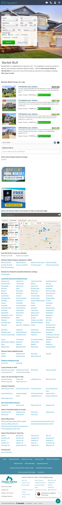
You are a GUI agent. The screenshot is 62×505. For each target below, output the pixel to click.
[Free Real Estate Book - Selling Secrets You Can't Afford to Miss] (13, 198)
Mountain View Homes (51, 396)
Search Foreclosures (6, 452)
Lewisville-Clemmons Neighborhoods (14, 279)
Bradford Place (35, 291)
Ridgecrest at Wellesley (37, 322)
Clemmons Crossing (21, 298)
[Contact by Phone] (51, 2)
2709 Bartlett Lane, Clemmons (28, 114)
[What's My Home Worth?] (13, 174)
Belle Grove (4, 293)
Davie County (34, 412)
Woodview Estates (50, 347)
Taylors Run (34, 334)
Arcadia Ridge (4, 286)
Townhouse (24, 35)
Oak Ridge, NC (5, 443)
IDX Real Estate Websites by (9, 503)
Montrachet (19, 315)
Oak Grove (49, 317)
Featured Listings (5, 274)
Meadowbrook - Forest (7, 315)
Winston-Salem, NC (36, 356)
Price (3, 28)
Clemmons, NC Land (6, 379)
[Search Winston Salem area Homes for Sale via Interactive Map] (31, 231)
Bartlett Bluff (49, 288)
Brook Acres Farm (50, 293)
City (21, 18)
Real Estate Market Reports (10, 403)
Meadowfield (49, 315)
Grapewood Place (20, 308)
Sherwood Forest (20, 356)
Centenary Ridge (35, 295)
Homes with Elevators (6, 393)
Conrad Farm (49, 295)
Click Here (3, 159)
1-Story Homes (20, 283)
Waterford (33, 344)
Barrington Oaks (35, 288)
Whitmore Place (35, 342)
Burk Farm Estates (50, 291)
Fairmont (3, 303)
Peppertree (4, 320)
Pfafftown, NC (19, 443)
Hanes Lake (19, 363)
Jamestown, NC (35, 438)
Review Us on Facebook (22, 255)
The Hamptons (20, 339)
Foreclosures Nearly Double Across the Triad (42, 421)
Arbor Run (48, 283)
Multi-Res (15, 37)
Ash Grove (4, 288)
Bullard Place (19, 293)
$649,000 (56, 87)
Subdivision (5, 23)
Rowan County (20, 414)
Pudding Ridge (20, 320)
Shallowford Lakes (6, 332)
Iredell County (4, 414)
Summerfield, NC (50, 443)
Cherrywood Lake (5, 298)
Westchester (19, 342)
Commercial (6, 37)
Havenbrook (4, 310)
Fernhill (33, 303)
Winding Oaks (34, 347)
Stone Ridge (4, 329)
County (4, 18)
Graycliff (33, 305)
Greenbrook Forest (6, 308)
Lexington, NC (19, 440)
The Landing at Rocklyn (37, 339)
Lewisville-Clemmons (51, 281)
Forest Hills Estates (21, 305)
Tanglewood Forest (21, 334)
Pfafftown (3, 356)
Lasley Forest (34, 310)
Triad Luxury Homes (51, 370)
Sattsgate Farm (35, 329)
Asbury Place (34, 286)
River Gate (19, 322)
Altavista (33, 283)
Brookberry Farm (20, 353)
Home (5, 35)
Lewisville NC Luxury (36, 396)
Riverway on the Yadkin (37, 320)
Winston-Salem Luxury (7, 398)
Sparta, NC (34, 443)
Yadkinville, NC (35, 445)
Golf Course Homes (36, 388)
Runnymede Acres (6, 322)
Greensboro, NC (50, 405)
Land (17, 35)
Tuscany (3, 339)
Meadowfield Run (5, 317)
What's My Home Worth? (7, 267)
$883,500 (56, 100)
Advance (3, 435)
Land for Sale (19, 379)
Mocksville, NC (49, 440)
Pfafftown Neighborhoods (10, 360)
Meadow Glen (34, 315)
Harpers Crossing (50, 308)
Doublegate (4, 300)
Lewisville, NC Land (36, 379)
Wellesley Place (5, 347)
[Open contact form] (47, 2)
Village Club (49, 339)
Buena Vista (34, 353)
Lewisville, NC (19, 281)
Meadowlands (4, 312)
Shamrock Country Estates (8, 334)
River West (49, 320)
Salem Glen (4, 325)
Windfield (48, 342)
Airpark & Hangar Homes (7, 388)
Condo (11, 35)
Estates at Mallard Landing (38, 300)
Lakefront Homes (50, 393)
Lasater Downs (20, 310)
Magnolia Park (19, 312)
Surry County (34, 414)
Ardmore (3, 353)
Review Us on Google (6, 255)
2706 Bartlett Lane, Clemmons (28, 128)
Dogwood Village (50, 298)
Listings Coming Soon (36, 281)
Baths (31, 23)
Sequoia (33, 325)
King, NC (3, 440)
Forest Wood (49, 303)
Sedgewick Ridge (50, 329)
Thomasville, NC (5, 445)
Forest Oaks (4, 305)
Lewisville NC (4, 405)
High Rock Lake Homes (37, 393)
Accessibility (29, 503)
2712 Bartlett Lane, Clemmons (28, 100)
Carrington (19, 295)
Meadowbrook (49, 312)
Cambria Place (5, 295)
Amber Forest (19, 286)
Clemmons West (35, 298)
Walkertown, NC (50, 445)
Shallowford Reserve (21, 332)
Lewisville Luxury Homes (22, 370)
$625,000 (56, 114)
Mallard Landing (35, 312)
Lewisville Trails (50, 310)
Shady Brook (49, 332)
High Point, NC (20, 438)
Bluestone (3, 291)
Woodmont (19, 344)
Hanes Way (34, 308)
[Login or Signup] (55, 2)
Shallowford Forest (36, 332)
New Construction (5, 283)
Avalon (18, 288)
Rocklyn (48, 322)
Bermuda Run (34, 370)
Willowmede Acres (21, 347)
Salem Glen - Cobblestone (23, 325)
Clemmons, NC (5, 281)
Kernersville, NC (50, 438)
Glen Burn (48, 305)
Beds (21, 23)
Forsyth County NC (6, 412)
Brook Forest (34, 293)
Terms (35, 503)
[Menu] (59, 2)
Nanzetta (33, 317)
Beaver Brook (19, 291)
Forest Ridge (19, 303)
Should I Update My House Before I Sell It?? (42, 424)
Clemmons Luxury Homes (7, 370)
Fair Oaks (48, 300)
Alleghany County (20, 412)
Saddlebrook (19, 329)
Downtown (48, 353)
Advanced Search (22, 42)
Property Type (6, 33)
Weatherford (49, 344)
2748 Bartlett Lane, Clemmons (28, 86)
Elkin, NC (48, 435)
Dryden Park (19, 300)
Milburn (18, 317)
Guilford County (50, 412)
